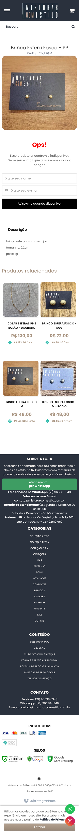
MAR (39, 560)
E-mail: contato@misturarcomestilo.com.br (39, 707)
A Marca (39, 648)
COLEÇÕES (39, 554)
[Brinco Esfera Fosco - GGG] (58, 316)
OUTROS (39, 621)
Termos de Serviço (39, 678)
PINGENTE (39, 608)
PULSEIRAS (40, 602)
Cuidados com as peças (39, 654)
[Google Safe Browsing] (35, 759)
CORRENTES (39, 584)
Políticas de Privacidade (39, 672)
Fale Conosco (39, 642)
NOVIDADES (39, 578)
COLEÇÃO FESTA (39, 542)
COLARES (39, 596)
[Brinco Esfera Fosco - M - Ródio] (58, 395)
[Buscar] (73, 26)
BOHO (39, 572)
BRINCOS (39, 590)
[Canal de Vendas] (70, 809)
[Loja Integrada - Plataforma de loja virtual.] (39, 801)
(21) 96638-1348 (59, 492)
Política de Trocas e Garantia (39, 666)
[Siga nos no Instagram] (39, 779)
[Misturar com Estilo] (40, 11)
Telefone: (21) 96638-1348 (39, 699)
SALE (39, 614)
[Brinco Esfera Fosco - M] (21, 395)
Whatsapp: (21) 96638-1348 (39, 703)
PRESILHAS (39, 566)
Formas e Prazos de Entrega (39, 660)
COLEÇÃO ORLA (39, 548)
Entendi (39, 827)
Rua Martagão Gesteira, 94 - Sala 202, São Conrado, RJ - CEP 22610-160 (45, 519)
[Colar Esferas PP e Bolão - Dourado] (21, 316)
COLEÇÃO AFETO (39, 536)
